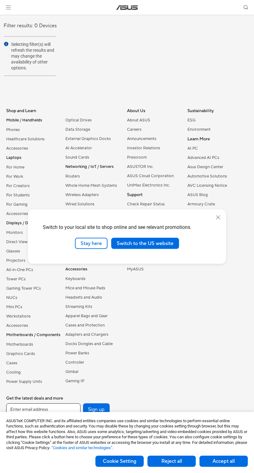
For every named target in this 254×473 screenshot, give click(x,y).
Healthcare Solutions (25, 139)
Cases (11, 363)
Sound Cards (77, 157)
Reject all (171, 461)
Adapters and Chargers (86, 334)
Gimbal (71, 371)
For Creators (18, 185)
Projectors (15, 260)
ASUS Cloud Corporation (150, 175)
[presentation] (6, 44)
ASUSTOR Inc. (140, 166)
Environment (199, 129)
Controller (74, 362)
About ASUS (138, 120)
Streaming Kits (78, 306)
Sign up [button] (96, 409)
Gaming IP (74, 381)
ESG (191, 120)
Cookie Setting (119, 461)
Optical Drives (78, 120)
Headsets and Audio (83, 297)
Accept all (223, 461)
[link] (127, 7)
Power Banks (77, 353)
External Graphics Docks (88, 138)
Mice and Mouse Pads (85, 288)
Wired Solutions (79, 204)
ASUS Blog (197, 194)
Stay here (91, 243)
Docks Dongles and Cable (89, 343)
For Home (15, 167)
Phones (13, 129)
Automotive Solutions (207, 176)
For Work (14, 176)
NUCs (11, 297)
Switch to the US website (145, 243)
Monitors (14, 232)
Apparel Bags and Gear (86, 315)
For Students (18, 195)
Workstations (18, 316)
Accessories (17, 148)
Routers (72, 176)
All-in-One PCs (19, 269)
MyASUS (135, 269)
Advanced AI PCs (203, 157)
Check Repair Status (146, 204)
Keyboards (75, 278)
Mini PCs (14, 306)
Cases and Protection (85, 325)
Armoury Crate (201, 204)
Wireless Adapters (82, 194)
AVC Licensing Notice (207, 185)
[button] (8, 7)
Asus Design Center (205, 166)
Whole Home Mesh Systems (91, 185)
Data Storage (77, 129)
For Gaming (17, 204)
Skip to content (7, 19)
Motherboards (19, 344)
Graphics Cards (20, 353)
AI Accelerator (78, 148)
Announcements (141, 138)
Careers (134, 129)
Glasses (13, 251)
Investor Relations (143, 148)
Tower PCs (16, 279)
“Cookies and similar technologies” (81, 447)
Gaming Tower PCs (23, 288)
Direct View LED (21, 241)
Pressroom (137, 157)
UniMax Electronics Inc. (148, 185)
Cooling (13, 372)
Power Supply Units (24, 381)
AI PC (192, 148)
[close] (218, 217)
